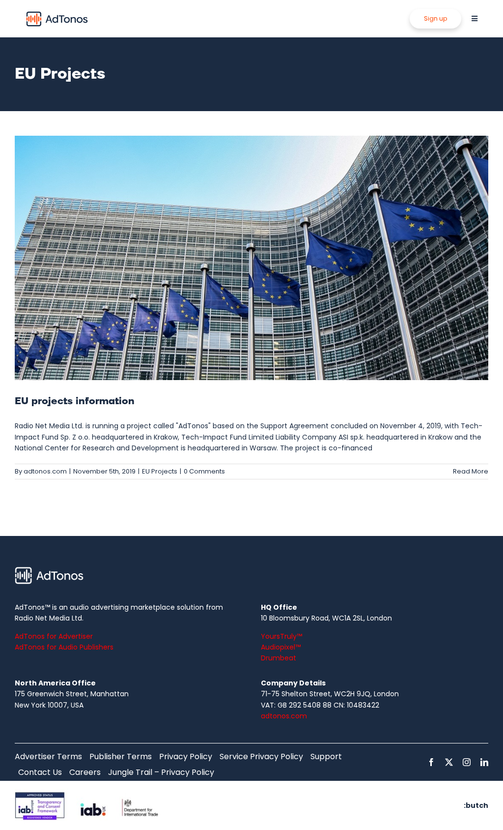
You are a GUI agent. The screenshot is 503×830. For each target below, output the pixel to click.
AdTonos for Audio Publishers (64, 647)
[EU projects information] (251, 258)
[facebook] (431, 762)
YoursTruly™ (281, 636)
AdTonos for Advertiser (54, 636)
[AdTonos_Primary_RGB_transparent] (57, 13)
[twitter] (449, 762)
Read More (470, 471)
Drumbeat (278, 658)
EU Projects (159, 471)
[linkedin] (484, 762)
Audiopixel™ (281, 647)
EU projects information (75, 401)
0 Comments (204, 471)
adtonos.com (45, 471)
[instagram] (467, 762)
